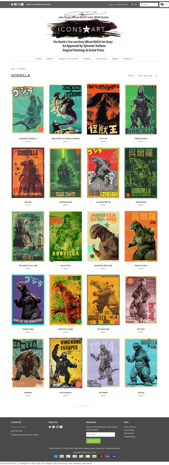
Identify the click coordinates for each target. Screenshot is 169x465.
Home (39, 59)
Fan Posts (101, 59)
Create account (122, 5)
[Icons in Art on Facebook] (15, 5)
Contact (128, 59)
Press (115, 59)
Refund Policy (129, 433)
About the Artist (69, 59)
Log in (111, 5)
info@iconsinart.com (18, 427)
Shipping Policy (129, 437)
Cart (135, 5)
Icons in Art (91, 452)
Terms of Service (130, 427)
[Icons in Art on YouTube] (22, 5)
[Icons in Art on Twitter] (12, 5)
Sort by (131, 75)
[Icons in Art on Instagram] (19, 5)
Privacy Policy (129, 430)
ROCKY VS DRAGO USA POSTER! (38, 5)
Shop (50, 59)
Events (87, 59)
